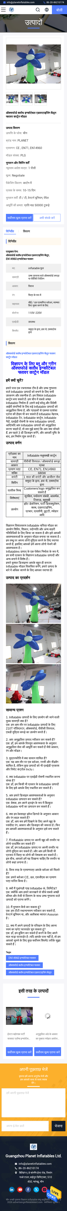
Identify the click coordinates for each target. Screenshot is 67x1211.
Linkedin (12, 1189)
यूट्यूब (20, 1189)
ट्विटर (36, 1189)
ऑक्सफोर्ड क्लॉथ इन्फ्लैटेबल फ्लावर (24, 965)
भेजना (59, 1126)
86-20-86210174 (55, 2)
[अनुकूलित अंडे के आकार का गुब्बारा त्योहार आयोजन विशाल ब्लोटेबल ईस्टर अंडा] (19, 1015)
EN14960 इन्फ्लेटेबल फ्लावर (22, 957)
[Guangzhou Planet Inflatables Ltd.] (15, 9)
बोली (59, 9)
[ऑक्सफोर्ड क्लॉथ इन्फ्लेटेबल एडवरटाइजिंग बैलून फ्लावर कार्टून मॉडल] (33, 64)
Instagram (44, 1189)
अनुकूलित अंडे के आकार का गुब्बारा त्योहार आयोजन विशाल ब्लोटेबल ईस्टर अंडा (19, 1037)
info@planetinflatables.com (20, 2)
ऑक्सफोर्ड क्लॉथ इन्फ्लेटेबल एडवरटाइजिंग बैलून (30, 972)
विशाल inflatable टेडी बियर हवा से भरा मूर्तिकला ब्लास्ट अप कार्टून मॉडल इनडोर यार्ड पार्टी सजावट (47, 1037)
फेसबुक (28, 1189)
